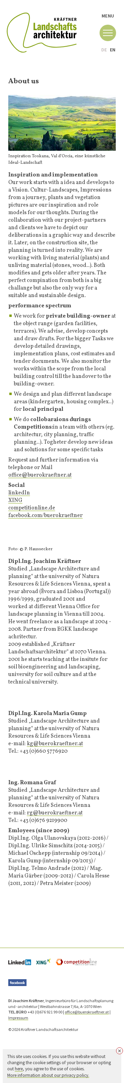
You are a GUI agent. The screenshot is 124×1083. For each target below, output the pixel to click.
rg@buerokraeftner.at (55, 812)
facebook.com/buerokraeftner (45, 515)
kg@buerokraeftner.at (55, 743)
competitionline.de (31, 507)
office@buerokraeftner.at (40, 474)
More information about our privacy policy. (48, 1075)
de (104, 50)
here (19, 1069)
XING (15, 500)
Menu (108, 16)
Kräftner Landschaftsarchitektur (41, 33)
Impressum (18, 1017)
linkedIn (19, 492)
